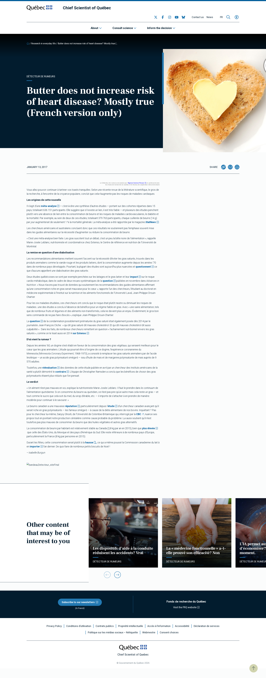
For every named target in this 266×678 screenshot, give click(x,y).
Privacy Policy (54, 626)
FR (221, 17)
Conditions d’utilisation (78, 626)
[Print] (237, 167)
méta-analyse (49, 206)
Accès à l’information (159, 626)
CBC (138, 414)
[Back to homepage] (28, 43)
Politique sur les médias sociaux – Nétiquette (113, 632)
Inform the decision (159, 28)
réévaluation (49, 367)
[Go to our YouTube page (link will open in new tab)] (176, 17)
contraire (60, 371)
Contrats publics (105, 626)
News (210, 17)
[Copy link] (223, 167)
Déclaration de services (206, 626)
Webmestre (148, 632)
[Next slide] (117, 575)
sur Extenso (79, 333)
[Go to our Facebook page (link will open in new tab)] (162, 17)
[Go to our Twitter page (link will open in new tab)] (155, 17)
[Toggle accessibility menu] (236, 17)
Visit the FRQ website (185, 607)
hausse (89, 442)
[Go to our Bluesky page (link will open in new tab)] (183, 17)
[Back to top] (253, 668)
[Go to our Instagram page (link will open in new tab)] (169, 17)
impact (134, 276)
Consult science (122, 28)
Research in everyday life (43, 43)
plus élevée (148, 428)
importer (35, 446)
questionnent (143, 266)
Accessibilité (182, 626)
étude (111, 406)
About (94, 28)
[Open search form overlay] (228, 17)
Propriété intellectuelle (130, 626)
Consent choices (169, 632)
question (108, 280)
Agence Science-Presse (136, 183)
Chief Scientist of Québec (87, 7)
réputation (71, 406)
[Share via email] (230, 167)
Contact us (198, 17)
